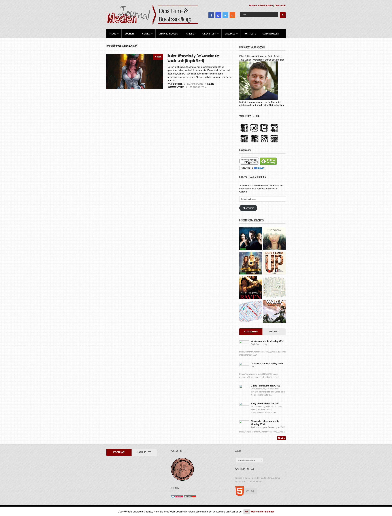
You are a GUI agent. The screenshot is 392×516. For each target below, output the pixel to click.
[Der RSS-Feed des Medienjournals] (264, 142)
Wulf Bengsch (175, 83)
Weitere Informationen (262, 511)
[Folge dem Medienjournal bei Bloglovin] (252, 169)
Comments (251, 331)
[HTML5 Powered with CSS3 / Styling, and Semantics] (248, 495)
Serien (146, 33)
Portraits (250, 33)
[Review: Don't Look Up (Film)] (274, 263)
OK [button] (246, 512)
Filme (112, 33)
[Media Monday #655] (250, 312)
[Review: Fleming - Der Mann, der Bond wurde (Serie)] (250, 239)
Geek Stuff (209, 33)
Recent (274, 331)
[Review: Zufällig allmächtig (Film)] (250, 263)
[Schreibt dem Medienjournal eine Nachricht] (274, 142)
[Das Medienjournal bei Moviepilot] (274, 132)
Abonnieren (248, 208)
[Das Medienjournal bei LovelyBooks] (255, 142)
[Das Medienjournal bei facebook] (244, 132)
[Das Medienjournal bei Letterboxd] (244, 142)
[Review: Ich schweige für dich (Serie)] (274, 239)
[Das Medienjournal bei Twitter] (264, 132)
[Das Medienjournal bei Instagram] (254, 132)
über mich (276, 102)
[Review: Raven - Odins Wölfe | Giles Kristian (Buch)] (250, 287)
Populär (119, 452)
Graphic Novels (168, 33)
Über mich (280, 5)
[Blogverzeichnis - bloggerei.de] (177, 497)
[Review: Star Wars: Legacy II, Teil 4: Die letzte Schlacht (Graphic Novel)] (274, 312)
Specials (230, 33)
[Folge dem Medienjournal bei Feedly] (268, 164)
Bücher (129, 33)
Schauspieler (270, 33)
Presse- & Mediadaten (261, 5)
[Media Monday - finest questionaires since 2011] (182, 480)
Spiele (190, 33)
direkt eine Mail (265, 105)
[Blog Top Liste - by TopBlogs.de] (190, 497)
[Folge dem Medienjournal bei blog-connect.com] (249, 164)
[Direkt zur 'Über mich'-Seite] (258, 99)
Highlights (144, 452)
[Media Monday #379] (274, 287)
